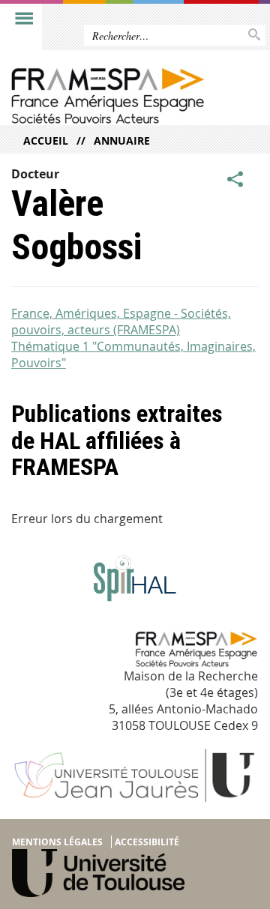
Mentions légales (57, 842)
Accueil (45, 140)
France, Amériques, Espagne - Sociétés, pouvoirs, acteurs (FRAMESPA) (121, 321)
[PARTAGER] (235, 180)
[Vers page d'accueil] (107, 95)
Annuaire (122, 140)
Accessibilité (147, 842)
